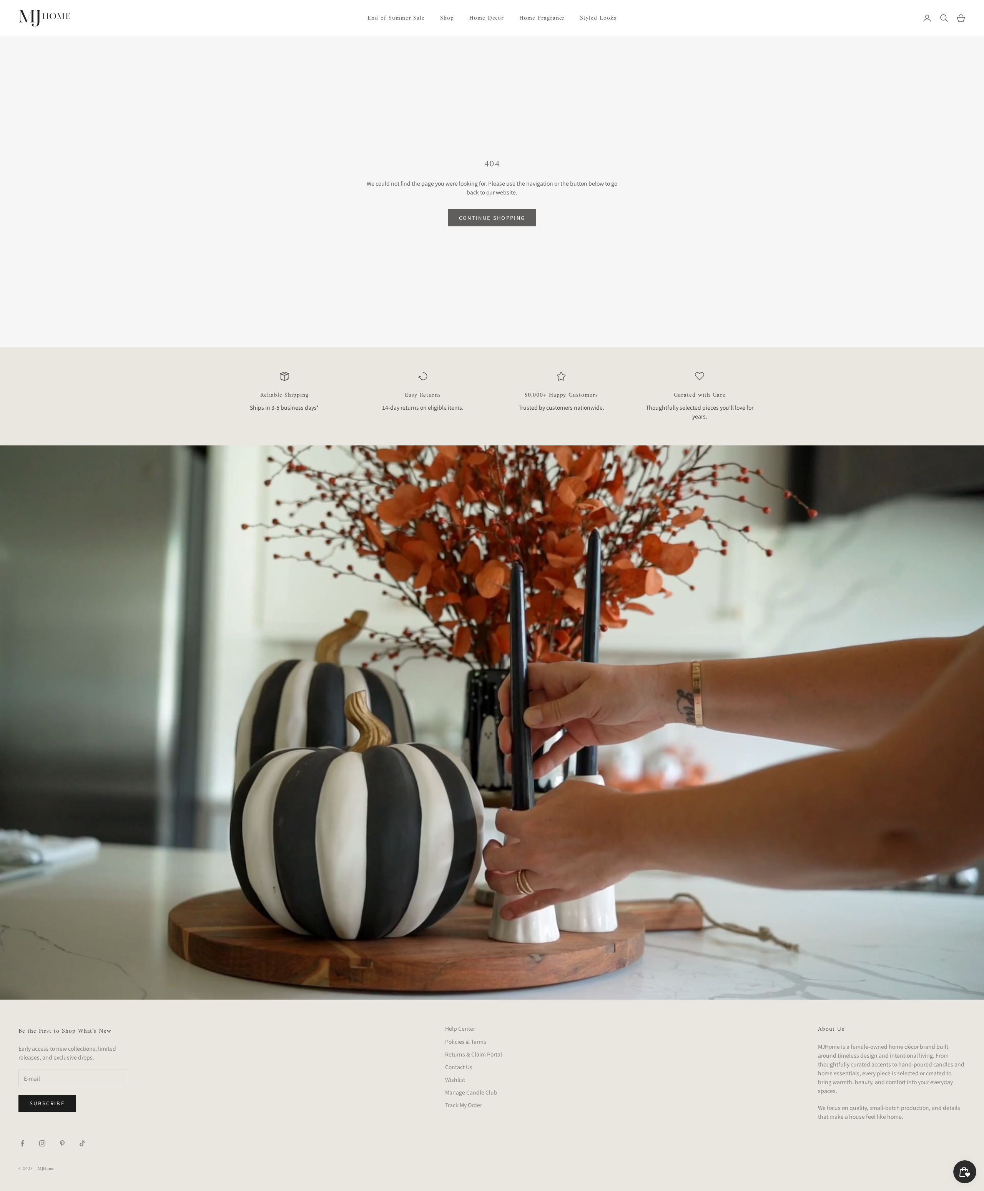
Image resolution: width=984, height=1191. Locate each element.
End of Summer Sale (396, 18)
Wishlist (455, 1079)
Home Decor (486, 18)
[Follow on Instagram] (42, 1143)
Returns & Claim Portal (473, 1054)
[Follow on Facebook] (22, 1143)
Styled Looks (598, 18)
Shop (447, 18)
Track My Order (463, 1105)
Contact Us (458, 1067)
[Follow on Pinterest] (62, 1143)
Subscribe (47, 1103)
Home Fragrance (542, 18)
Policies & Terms (465, 1041)
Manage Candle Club (471, 1092)
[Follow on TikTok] (82, 1143)
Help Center (460, 1028)
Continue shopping (492, 217)
